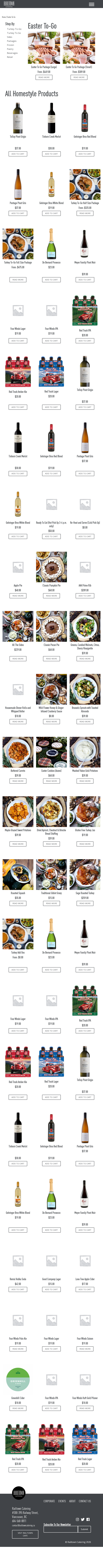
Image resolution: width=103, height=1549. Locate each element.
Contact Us (85, 1501)
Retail (10, 57)
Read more (43, 77)
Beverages (12, 53)
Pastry (10, 49)
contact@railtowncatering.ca (23, 1525)
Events (62, 1501)
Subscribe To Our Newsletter (57, 1524)
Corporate (49, 1501)
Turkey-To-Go (14, 29)
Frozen (10, 45)
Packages (11, 41)
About (72, 1501)
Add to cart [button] (18, 154)
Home (4, 17)
